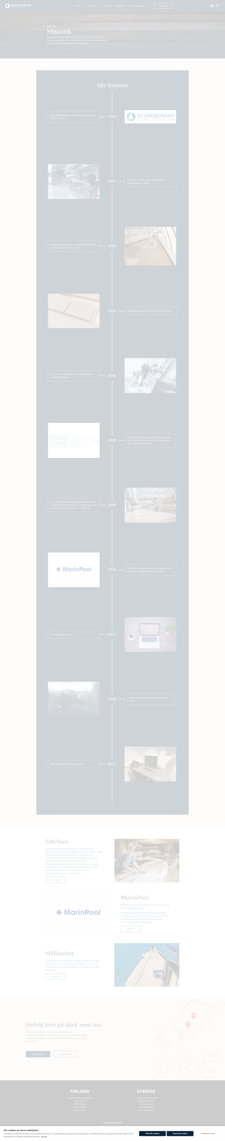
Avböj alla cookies (180, 1133)
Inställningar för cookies (208, 1133)
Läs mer (44, 1136)
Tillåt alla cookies (152, 1133)
